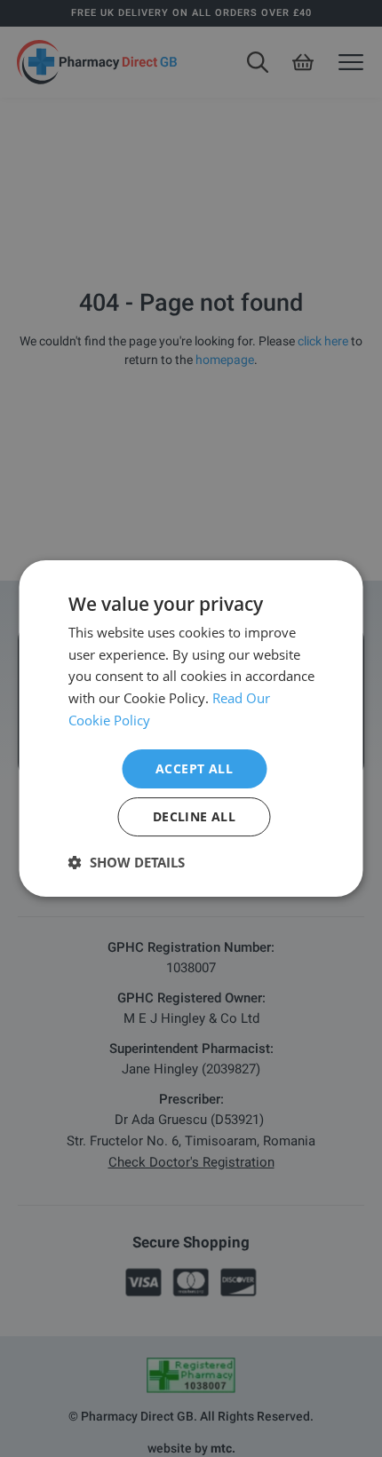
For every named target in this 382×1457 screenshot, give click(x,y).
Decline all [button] (194, 816)
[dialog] (191, 728)
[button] (126, 862)
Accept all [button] (194, 768)
